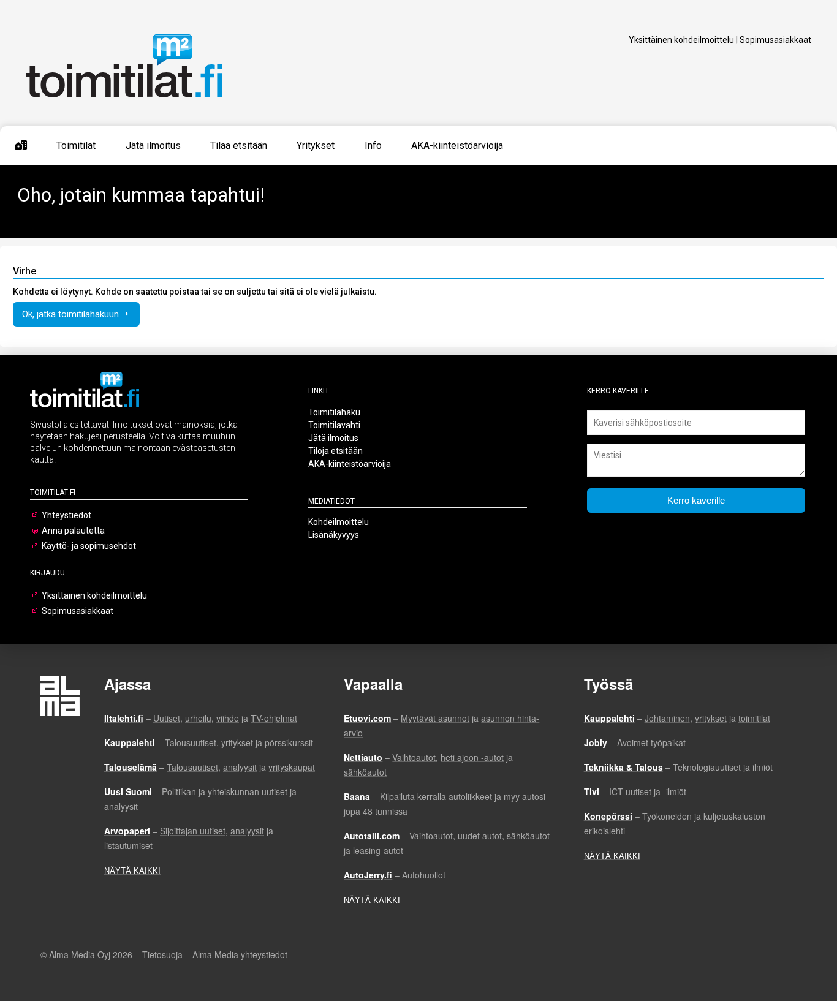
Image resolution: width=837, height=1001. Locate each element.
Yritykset (316, 145)
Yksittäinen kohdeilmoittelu (681, 40)
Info (373, 145)
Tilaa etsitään (238, 145)
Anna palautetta (73, 530)
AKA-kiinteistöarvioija (457, 145)
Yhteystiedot (66, 515)
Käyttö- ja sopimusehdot (89, 546)
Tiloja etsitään (335, 451)
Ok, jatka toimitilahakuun (71, 314)
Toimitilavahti (334, 425)
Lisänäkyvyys (333, 535)
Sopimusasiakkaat (775, 40)
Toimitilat (76, 145)
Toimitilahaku (334, 412)
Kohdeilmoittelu (338, 522)
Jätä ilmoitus (153, 145)
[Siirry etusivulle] (21, 145)
